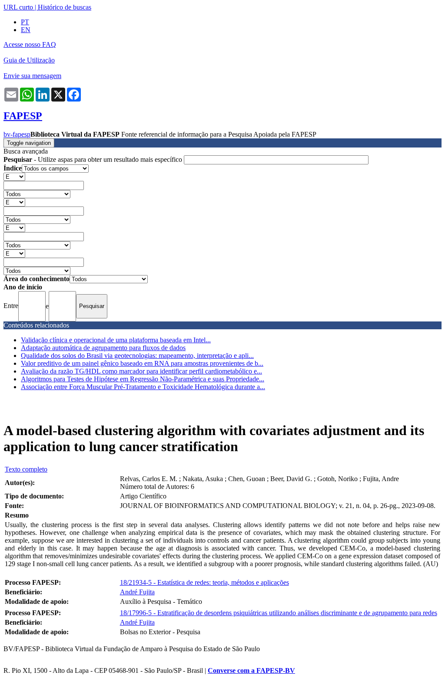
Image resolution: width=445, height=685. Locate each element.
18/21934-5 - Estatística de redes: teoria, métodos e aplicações (204, 582)
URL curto (18, 7)
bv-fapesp (16, 134)
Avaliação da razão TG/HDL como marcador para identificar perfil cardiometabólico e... (141, 371)
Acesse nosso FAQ (29, 44)
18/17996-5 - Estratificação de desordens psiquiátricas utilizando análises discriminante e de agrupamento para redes (278, 612)
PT (25, 22)
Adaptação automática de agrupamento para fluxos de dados (103, 347)
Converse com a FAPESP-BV (251, 670)
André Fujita (137, 592)
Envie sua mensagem (32, 75)
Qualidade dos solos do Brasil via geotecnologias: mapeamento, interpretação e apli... (137, 355)
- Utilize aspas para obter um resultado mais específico (93, 159)
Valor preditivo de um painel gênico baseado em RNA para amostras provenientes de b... (142, 363)
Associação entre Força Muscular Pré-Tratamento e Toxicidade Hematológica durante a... (143, 386)
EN (25, 29)
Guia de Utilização (29, 60)
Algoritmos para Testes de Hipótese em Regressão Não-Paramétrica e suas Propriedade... (142, 379)
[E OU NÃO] (14, 176)
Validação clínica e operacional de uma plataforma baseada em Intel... (116, 340)
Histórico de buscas (64, 7)
